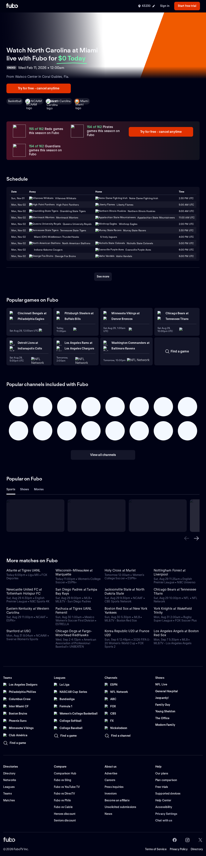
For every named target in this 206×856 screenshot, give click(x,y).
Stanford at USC (18, 631)
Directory (197, 849)
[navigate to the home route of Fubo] (12, 6)
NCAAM (36, 101)
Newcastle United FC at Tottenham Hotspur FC (24, 591)
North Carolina (61, 101)
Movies (39, 489)
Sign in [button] (164, 5)
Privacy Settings (166, 813)
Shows (24, 489)
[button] (186, 538)
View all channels (103, 455)
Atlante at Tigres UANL (23, 570)
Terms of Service (156, 849)
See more (103, 276)
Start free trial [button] (187, 5)
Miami (84, 101)
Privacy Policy (178, 849)
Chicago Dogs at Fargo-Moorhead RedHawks (74, 633)
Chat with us (163, 820)
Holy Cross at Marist (120, 570)
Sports (10, 489)
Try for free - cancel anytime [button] (39, 88)
